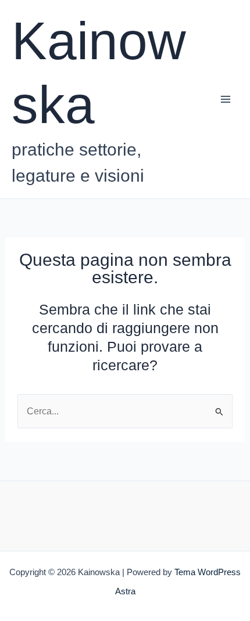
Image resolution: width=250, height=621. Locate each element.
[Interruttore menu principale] (225, 99)
